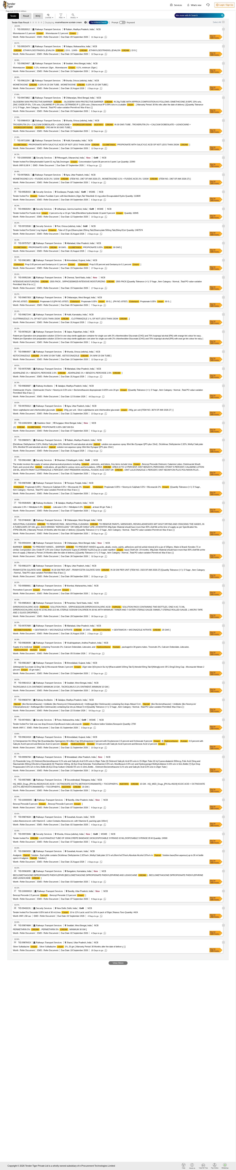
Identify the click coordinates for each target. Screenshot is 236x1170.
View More (118, 963)
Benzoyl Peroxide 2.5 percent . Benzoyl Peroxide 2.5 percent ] (49, 895)
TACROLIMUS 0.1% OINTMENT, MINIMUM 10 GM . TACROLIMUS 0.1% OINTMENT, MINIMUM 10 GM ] (61, 687)
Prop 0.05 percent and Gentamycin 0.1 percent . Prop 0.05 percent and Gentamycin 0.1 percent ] (77, 264)
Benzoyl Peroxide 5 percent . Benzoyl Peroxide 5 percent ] (48, 804)
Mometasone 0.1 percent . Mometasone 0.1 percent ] (45, 33)
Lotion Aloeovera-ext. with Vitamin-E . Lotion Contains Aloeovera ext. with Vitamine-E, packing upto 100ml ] (60, 821)
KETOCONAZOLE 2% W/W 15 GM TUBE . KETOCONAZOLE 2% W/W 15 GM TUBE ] (62, 355)
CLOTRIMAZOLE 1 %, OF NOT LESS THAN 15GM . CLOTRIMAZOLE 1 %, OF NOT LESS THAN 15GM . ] (71, 318)
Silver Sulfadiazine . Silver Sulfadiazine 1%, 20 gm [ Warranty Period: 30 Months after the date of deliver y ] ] (69, 946)
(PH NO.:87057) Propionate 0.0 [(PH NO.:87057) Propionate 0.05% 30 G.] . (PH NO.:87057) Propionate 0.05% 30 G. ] (92, 301)
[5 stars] (41, 22)
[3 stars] (36, 22)
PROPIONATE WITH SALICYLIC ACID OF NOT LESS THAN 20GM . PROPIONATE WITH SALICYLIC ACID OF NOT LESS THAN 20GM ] (102, 144)
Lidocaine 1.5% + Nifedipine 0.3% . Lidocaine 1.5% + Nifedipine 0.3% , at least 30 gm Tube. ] (62, 507)
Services (177, 5)
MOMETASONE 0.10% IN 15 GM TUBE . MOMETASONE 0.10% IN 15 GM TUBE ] (60, 84)
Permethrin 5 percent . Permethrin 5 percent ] (42, 590)
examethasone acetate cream (68, 22)
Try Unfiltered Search (98, 22)
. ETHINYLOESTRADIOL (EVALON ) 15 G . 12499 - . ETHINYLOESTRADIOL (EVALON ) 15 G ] (75, 50)
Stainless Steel (43, 423)
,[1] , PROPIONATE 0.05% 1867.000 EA (43, 427)
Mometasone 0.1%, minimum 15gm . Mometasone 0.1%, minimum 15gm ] (55, 67)
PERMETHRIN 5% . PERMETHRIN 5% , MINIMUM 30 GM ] (50, 929)
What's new (195, 5)
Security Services (44, 158)
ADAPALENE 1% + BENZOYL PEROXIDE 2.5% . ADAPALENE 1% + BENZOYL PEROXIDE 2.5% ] (67, 373)
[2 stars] (33, 22)
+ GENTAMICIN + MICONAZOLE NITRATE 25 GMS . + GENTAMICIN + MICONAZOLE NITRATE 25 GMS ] (92, 630)
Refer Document (27, 37)
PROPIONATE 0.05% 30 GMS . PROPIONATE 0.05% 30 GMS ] (68, 247)
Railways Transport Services (48, 29)
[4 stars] (39, 22)
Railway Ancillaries (44, 386)
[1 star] (31, 22)
